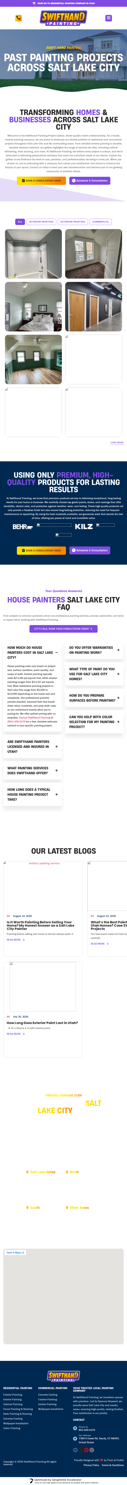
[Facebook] (75, 1450)
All (20, 221)
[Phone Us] (75, 1428)
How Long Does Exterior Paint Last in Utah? (42, 1023)
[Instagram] (81, 1450)
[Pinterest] (86, 1450)
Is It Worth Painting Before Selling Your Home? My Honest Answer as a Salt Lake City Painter (40, 925)
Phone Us (83, 1426)
